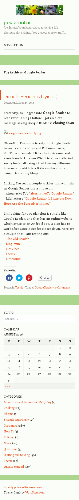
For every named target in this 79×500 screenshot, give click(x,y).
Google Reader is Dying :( (35, 100)
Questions (10, 459)
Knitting (9, 447)
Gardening (11, 435)
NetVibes (12, 259)
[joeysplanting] (39, 10)
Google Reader (44, 297)
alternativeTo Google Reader (51, 203)
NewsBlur (13, 269)
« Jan (7, 396)
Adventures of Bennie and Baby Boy (27, 412)
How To (9, 441)
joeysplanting (18, 22)
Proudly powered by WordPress (23, 497)
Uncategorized (14, 477)
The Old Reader (17, 249)
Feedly (10, 264)
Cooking (9, 418)
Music (8, 453)
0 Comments (62, 297)
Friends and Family (16, 430)
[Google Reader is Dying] (22, 143)
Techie (19, 297)
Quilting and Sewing (17, 465)
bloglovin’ (13, 254)
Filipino (8, 424)
